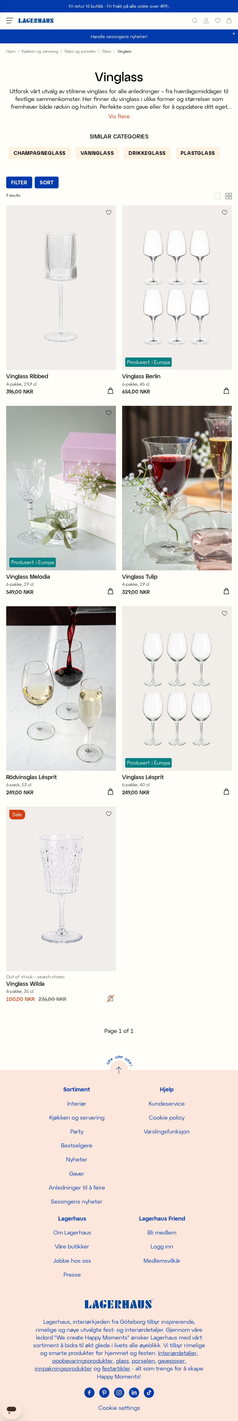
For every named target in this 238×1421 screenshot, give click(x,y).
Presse (72, 1274)
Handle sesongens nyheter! (119, 36)
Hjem (10, 51)
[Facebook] (89, 1393)
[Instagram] (119, 1393)
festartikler (116, 1368)
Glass (106, 51)
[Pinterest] (104, 1393)
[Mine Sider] (206, 20)
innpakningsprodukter (63, 1368)
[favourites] (217, 20)
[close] (234, 33)
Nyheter (76, 1159)
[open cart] (229, 20)
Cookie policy (166, 1117)
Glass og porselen (80, 51)
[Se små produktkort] (229, 195)
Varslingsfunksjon (167, 1131)
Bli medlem (162, 1232)
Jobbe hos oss (72, 1260)
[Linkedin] (134, 1393)
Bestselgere (76, 1145)
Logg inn (162, 1246)
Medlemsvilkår (162, 1260)
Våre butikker (72, 1246)
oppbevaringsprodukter (82, 1360)
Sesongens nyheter (77, 1201)
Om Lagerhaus (72, 1232)
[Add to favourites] (108, 212)
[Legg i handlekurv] (110, 391)
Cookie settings (119, 1407)
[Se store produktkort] (217, 195)
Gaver (76, 1173)
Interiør (76, 1103)
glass (122, 1360)
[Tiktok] (149, 1393)
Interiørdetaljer (177, 1352)
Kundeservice (167, 1103)
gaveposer (171, 1360)
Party (76, 1131)
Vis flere (119, 116)
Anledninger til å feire (77, 1187)
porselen (143, 1360)
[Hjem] (36, 21)
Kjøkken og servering (40, 51)
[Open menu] (10, 20)
